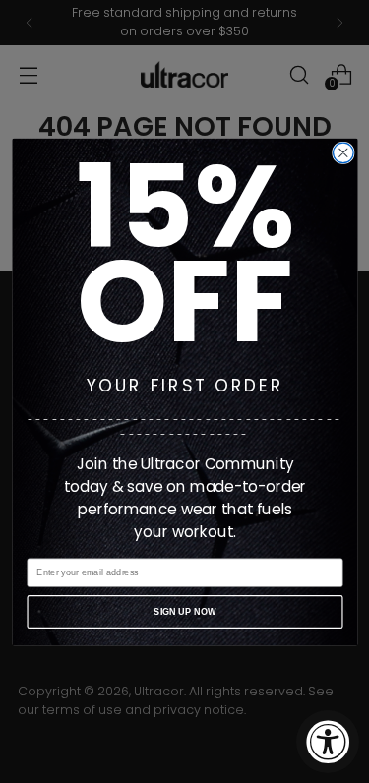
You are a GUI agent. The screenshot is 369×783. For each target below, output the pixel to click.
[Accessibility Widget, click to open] (327, 741)
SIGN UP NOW (185, 611)
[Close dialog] (343, 153)
